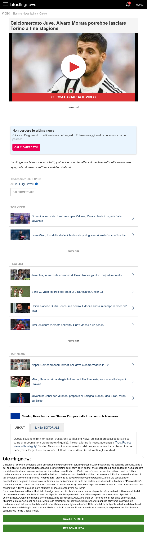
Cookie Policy (31, 510)
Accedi (140, 4)
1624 (80, 467)
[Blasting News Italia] (23, 4)
